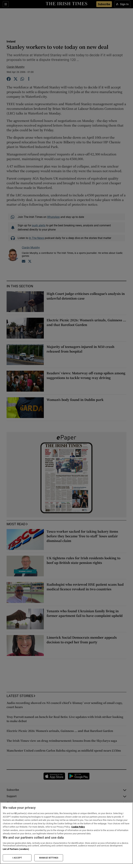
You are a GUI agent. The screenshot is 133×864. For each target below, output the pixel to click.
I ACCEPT (17, 858)
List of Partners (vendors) (16, 849)
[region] (66, 833)
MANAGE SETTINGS (48, 858)
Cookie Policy (78, 826)
